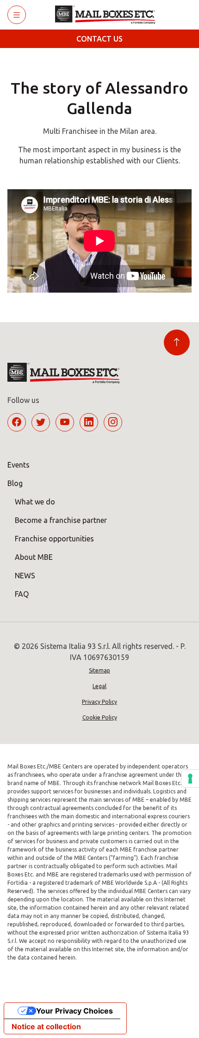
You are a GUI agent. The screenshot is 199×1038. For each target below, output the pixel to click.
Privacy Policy (99, 702)
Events (18, 465)
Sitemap (99, 670)
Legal (99, 686)
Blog (15, 483)
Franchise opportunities (54, 538)
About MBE (34, 557)
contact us (99, 39)
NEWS (25, 575)
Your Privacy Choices (74, 1010)
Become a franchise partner (61, 520)
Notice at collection (46, 1026)
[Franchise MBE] (108, 15)
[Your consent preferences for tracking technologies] (190, 778)
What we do (35, 502)
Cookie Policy (99, 717)
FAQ (22, 594)
